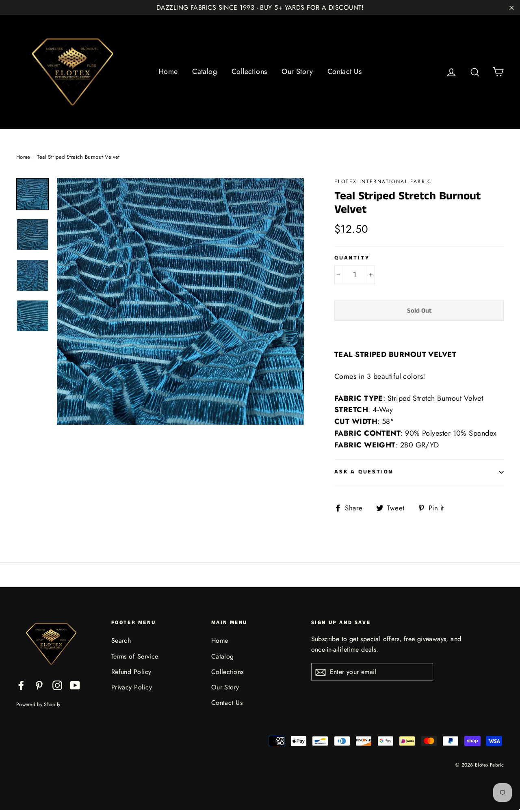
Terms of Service (134, 656)
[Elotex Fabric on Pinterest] (39, 685)
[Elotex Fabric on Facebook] (21, 685)
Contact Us (344, 71)
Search (121, 640)
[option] (180, 301)
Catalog (204, 71)
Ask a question (363, 472)
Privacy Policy (131, 687)
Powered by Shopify (38, 704)
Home (168, 71)
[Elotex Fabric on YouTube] (75, 685)
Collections (249, 71)
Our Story (297, 71)
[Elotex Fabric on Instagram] (57, 685)
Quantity (351, 258)
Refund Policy (131, 671)
